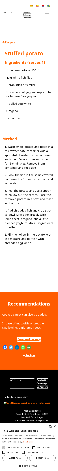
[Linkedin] (17, 347)
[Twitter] (11, 347)
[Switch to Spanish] (37, 5)
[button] (29, 465)
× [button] (54, 426)
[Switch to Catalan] (31, 5)
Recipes (9, 42)
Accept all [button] (15, 458)
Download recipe (28, 339)
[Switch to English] (43, 5)
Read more (28, 441)
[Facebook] (5, 347)
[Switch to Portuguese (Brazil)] (49, 5)
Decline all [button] (42, 458)
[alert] (29, 447)
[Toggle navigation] (47, 15)
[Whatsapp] (23, 347)
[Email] (29, 347)
